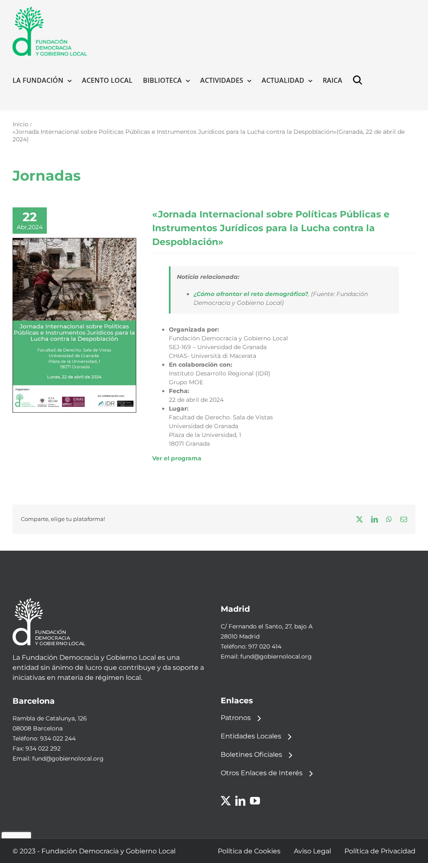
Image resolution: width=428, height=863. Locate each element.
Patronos (236, 718)
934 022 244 (58, 738)
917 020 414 (264, 646)
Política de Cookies (249, 851)
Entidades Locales (251, 736)
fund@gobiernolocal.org (276, 656)
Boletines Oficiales (251, 754)
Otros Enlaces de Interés (262, 773)
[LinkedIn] (240, 801)
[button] (359, 80)
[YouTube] (255, 801)
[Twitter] (226, 801)
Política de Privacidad (379, 851)
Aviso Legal (312, 851)
